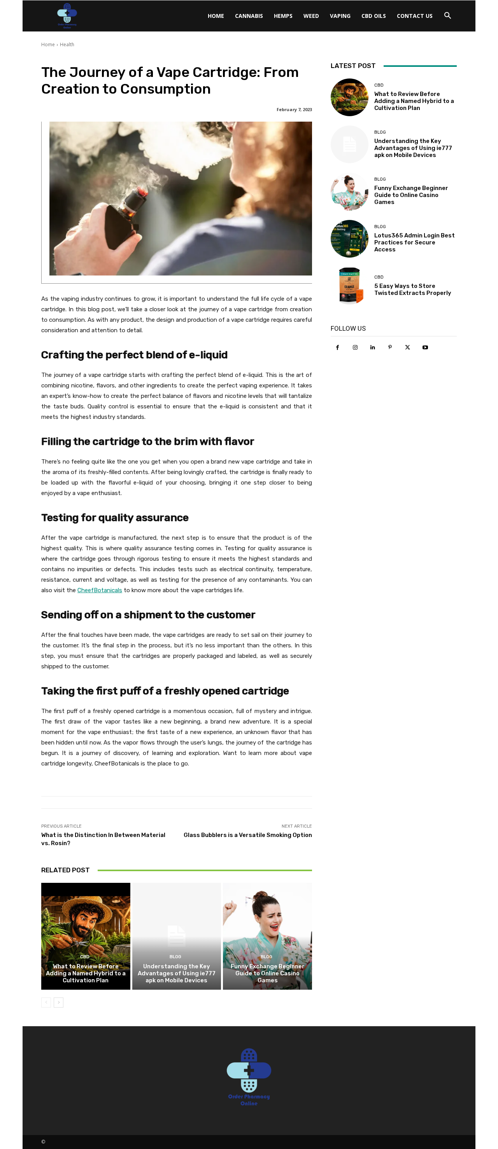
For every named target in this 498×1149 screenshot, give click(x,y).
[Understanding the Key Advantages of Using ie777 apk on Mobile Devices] (176, 936)
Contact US (415, 15)
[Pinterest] (390, 347)
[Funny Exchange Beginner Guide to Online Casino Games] (267, 936)
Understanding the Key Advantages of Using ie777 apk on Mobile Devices (177, 973)
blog (175, 957)
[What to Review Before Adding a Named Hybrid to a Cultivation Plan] (85, 936)
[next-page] (58, 1002)
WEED (311, 15)
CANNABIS (249, 15)
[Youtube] (425, 347)
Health (67, 44)
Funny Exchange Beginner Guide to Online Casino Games (268, 973)
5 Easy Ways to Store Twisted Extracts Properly (412, 289)
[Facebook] (337, 347)
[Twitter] (407, 347)
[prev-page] (46, 1002)
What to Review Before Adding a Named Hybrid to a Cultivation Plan (86, 973)
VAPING (340, 15)
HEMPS (283, 15)
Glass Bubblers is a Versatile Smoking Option (248, 835)
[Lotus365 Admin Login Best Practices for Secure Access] (349, 239)
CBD (84, 957)
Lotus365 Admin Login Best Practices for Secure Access (414, 242)
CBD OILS (373, 15)
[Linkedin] (372, 347)
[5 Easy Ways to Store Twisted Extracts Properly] (349, 286)
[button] (447, 16)
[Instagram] (355, 347)
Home (216, 15)
